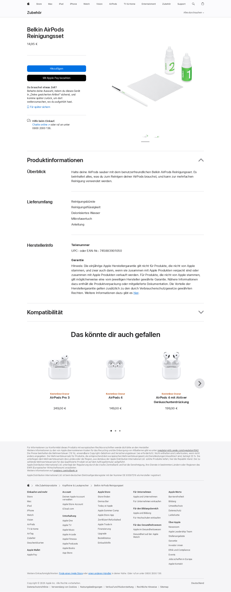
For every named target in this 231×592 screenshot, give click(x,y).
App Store (67, 553)
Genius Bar (103, 501)
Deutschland (197, 583)
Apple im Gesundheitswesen (147, 529)
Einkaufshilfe (104, 543)
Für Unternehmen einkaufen (147, 501)
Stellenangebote (177, 536)
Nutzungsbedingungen (91, 587)
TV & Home (32, 529)
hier (136, 293)
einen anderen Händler (99, 573)
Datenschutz (175, 510)
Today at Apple (105, 506)
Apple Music (68, 530)
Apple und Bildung (142, 513)
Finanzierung (104, 529)
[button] (193, 4)
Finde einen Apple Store (71, 573)
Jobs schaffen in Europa (180, 559)
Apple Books (68, 548)
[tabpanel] (152, 77)
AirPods (31, 524)
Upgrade (102, 533)
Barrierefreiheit (176, 496)
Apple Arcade (69, 534)
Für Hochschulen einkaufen (147, 518)
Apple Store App (106, 515)
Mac (29, 501)
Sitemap (164, 587)
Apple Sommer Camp (108, 510)
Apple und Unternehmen (145, 496)
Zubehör (34, 12)
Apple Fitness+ (69, 539)
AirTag (30, 533)
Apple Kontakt (175, 564)
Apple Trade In (105, 524)
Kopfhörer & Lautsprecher (75, 485)
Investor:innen (176, 545)
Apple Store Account (72, 504)
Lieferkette (174, 515)
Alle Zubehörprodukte (46, 485)
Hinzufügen (56, 68)
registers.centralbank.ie (65, 470)
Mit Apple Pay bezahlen (56, 78)
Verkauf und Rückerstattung (120, 587)
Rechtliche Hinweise (147, 587)
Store (29, 496)
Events (172, 554)
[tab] (145, 137)
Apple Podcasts (70, 543)
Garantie (173, 541)
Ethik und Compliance (179, 550)
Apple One (67, 520)
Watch (30, 515)
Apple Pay (32, 554)
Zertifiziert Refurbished (109, 520)
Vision (30, 520)
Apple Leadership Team (180, 531)
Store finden (104, 496)
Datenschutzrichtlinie (37, 587)
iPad (29, 506)
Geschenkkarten (35, 543)
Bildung (172, 501)
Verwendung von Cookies (64, 587)
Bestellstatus (104, 538)
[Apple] (28, 485)
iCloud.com (68, 509)
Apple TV (66, 525)
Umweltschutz (176, 506)
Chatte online (41, 124)
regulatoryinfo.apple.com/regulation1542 (178, 450)
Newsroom (174, 527)
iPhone (30, 510)
